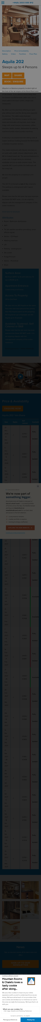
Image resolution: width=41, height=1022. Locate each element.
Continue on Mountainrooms (15, 533)
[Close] (38, 486)
